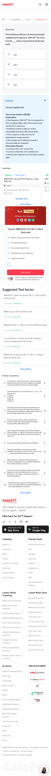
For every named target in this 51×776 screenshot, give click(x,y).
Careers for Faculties (10, 563)
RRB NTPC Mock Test (36, 607)
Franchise (6, 568)
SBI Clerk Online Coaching (12, 618)
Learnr (4, 740)
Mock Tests (6, 676)
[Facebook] (21, 521)
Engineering (33, 568)
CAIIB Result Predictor (10, 709)
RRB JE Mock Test (35, 645)
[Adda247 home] (7, 4)
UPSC (30, 573)
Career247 (6, 726)
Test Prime (6, 736)
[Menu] (46, 4)
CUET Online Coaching (11, 623)
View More (25, 204)
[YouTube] (26, 521)
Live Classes (7, 681)
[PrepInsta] (37, 693)
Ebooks (5, 690)
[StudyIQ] (37, 686)
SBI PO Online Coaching (11, 601)
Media (4, 554)
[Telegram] (15, 521)
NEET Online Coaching (11, 627)
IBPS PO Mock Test (35, 640)
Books (4, 695)
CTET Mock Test (34, 617)
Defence (31, 563)
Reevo (4, 731)
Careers (5, 559)
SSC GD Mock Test (35, 603)
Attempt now (21, 199)
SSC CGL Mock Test (36, 622)
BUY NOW (25, 272)
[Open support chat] (44, 770)
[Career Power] (37, 679)
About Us (5, 545)
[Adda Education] (37, 672)
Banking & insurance (36, 545)
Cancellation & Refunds (39, 747)
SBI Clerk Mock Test (35, 598)
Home (4, 19)
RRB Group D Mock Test (37, 626)
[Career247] (37, 700)
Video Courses (7, 685)
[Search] (40, 4)
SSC (30, 549)
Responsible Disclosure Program (15, 747)
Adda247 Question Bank (11, 671)
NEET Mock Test (34, 636)
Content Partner (8, 573)
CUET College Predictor (11, 700)
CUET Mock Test (34, 631)
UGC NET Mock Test (36, 650)
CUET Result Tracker (10, 721)
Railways (31, 554)
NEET (30, 578)
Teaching (32, 559)
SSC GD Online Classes (11, 613)
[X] (9, 521)
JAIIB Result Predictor (10, 704)
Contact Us (6, 549)
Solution (9, 101)
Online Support (8, 578)
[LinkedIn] (3, 521)
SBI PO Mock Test (35, 612)
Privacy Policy (27, 751)
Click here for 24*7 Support (17, 516)
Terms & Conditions (11, 751)
